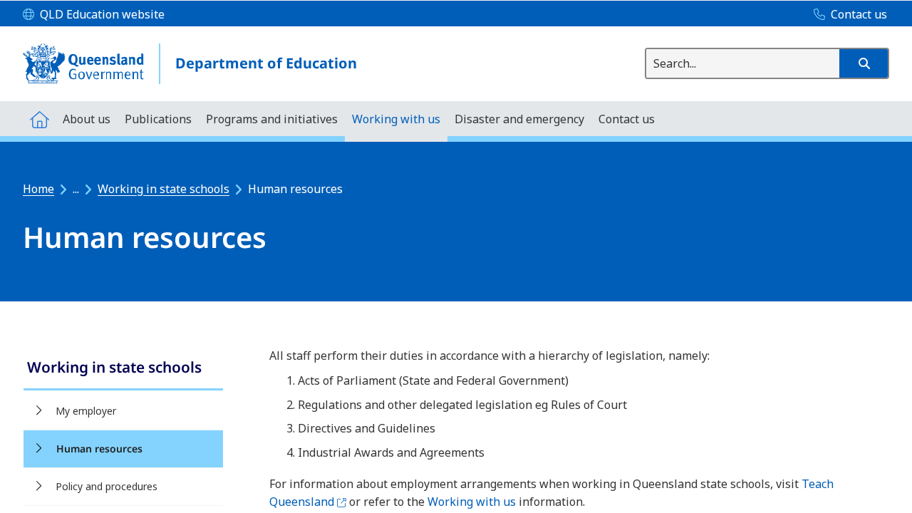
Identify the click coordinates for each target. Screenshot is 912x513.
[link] (123, 368)
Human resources (99, 448)
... (76, 189)
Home (38, 189)
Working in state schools (163, 189)
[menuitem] (39, 118)
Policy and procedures (106, 486)
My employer (86, 411)
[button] (863, 63)
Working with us (472, 501)
